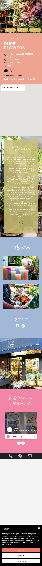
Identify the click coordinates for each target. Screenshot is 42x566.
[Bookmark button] (33, 436)
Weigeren (21, 555)
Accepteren (21, 550)
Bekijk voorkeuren (21, 561)
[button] (39, 528)
